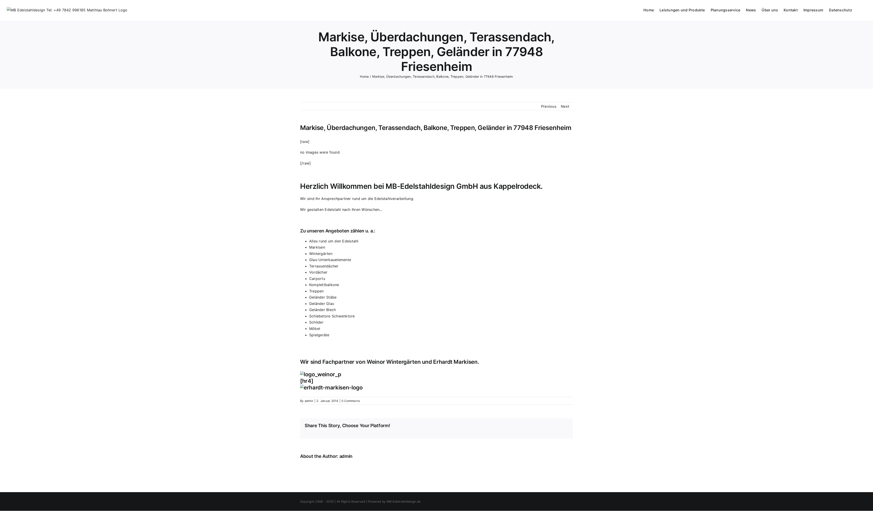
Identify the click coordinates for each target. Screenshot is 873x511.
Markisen (317, 247)
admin (309, 401)
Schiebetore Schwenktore (332, 316)
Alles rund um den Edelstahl (333, 241)
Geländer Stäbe (322, 297)
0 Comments (350, 401)
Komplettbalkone (324, 284)
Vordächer (318, 272)
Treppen (316, 291)
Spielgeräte (319, 335)
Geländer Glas (321, 303)
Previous (548, 106)
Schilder (316, 322)
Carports (317, 278)
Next (565, 106)
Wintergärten (320, 253)
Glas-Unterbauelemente (330, 259)
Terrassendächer (324, 266)
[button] (859, 9)
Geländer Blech (322, 309)
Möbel (314, 328)
